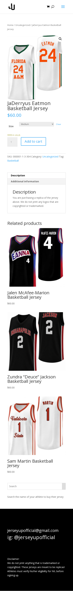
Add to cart (33, 141)
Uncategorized (22, 25)
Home (10, 25)
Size (11, 126)
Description (18, 175)
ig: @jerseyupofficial (31, 537)
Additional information (25, 181)
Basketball (13, 160)
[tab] (36, 176)
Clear (58, 124)
